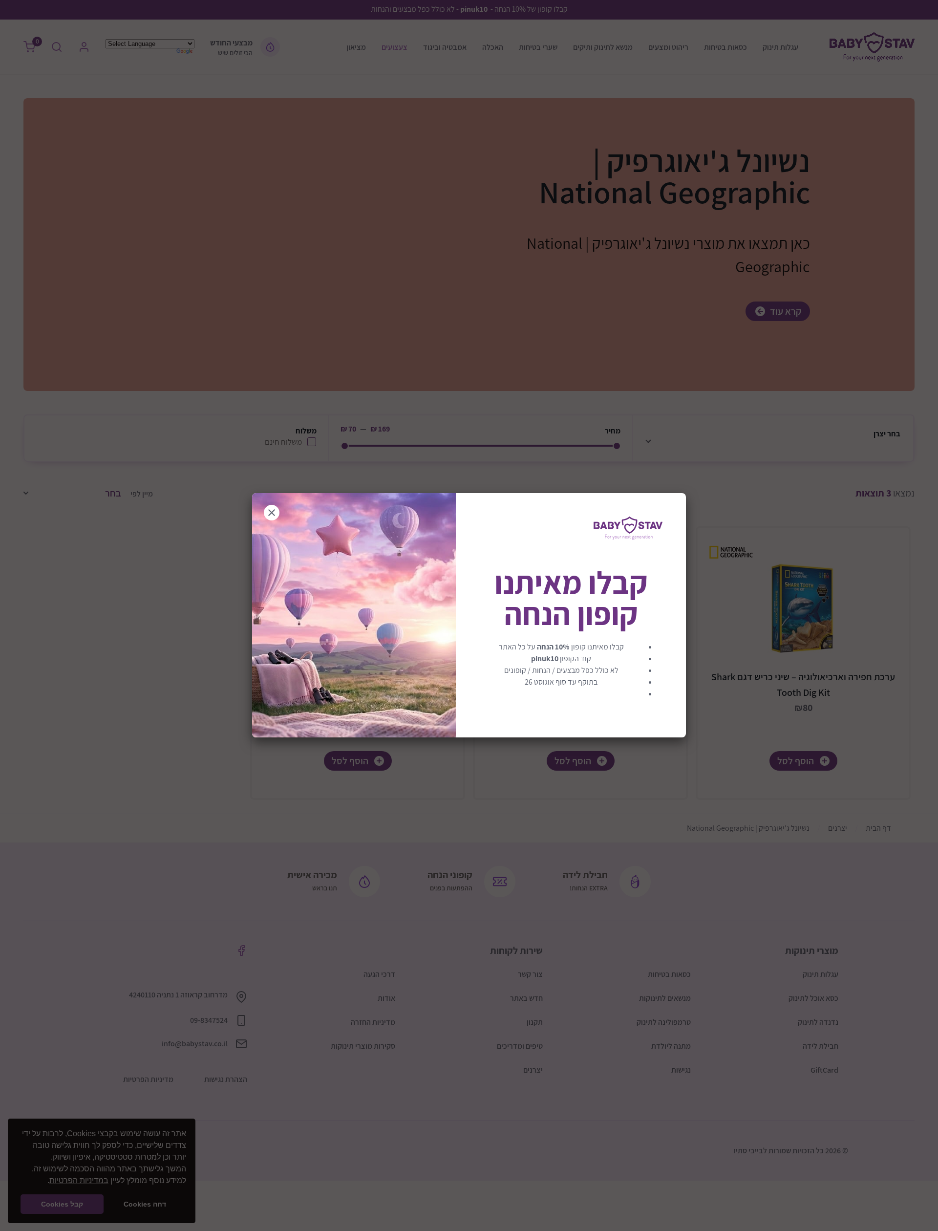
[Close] (271, 512)
